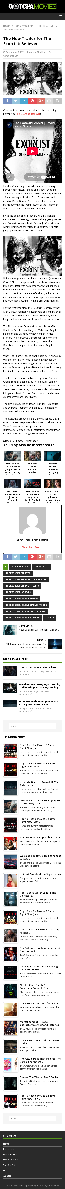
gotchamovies (50, 671)
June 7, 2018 (27, 691)
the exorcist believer (18, 573)
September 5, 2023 (15, 52)
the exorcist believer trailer (22, 585)
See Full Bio (30, 547)
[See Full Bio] (41, 547)
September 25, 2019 (30, 671)
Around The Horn (37, 52)
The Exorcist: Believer (28, 113)
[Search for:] (32, 726)
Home (6, 1143)
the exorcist (41, 566)
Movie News (9, 1149)
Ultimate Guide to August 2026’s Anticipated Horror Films (38, 703)
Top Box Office (10, 1165)
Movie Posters (10, 1159)
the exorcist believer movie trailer (26, 579)
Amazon (7, 1175)
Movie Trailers (10, 1154)
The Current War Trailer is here (38, 667)
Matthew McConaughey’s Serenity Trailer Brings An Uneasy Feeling (39, 686)
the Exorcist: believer (18, 592)
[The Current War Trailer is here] (10, 671)
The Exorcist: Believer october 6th (26, 611)
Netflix (6, 1170)
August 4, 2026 (28, 708)
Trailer (50, 617)
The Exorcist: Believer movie (22, 598)
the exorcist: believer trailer (23, 617)
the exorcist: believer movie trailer (26, 605)
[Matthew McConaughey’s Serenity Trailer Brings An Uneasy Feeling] (10, 688)
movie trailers (20, 566)
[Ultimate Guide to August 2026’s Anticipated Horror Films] (10, 703)
